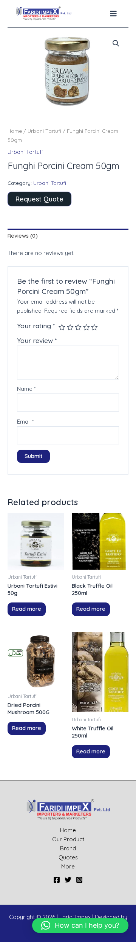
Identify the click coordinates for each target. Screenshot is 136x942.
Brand (68, 848)
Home (15, 131)
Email (25, 421)
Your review (37, 340)
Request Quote (39, 199)
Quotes (68, 857)
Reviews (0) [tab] (23, 235)
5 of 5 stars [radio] (94, 327)
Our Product (68, 839)
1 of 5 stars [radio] (62, 327)
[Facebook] (56, 879)
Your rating (36, 325)
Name (26, 388)
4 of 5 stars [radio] (86, 327)
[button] (116, 43)
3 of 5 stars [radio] (78, 327)
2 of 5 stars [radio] (70, 327)
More (68, 866)
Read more (26, 608)
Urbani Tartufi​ (44, 131)
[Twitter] (68, 879)
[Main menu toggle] (113, 13)
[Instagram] (79, 879)
